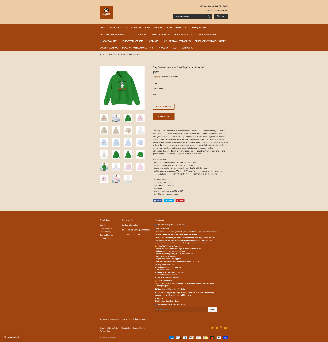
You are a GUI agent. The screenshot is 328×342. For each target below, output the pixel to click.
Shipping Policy (106, 228)
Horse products (182, 34)
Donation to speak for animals (137, 48)
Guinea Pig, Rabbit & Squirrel (114, 34)
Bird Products (139, 34)
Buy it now (163, 116)
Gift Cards (154, 41)
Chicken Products (161, 34)
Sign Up (212, 309)
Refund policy (105, 238)
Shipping (156, 77)
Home (102, 28)
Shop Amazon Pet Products (177, 41)
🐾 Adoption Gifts (108, 41)
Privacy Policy (105, 232)
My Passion (163, 48)
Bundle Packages (153, 28)
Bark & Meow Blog (109, 48)
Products (115, 28)
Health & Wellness (175, 28)
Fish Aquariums (198, 28)
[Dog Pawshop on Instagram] (221, 328)
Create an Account (222, 10)
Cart (223, 16)
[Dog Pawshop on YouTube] (225, 328)
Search (102, 225)
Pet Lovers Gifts (133, 28)
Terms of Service (106, 235)
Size (154, 94)
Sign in (209, 10)
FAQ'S (175, 48)
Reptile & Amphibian (206, 34)
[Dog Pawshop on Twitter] (212, 328)
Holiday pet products (132, 41)
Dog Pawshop (111, 338)
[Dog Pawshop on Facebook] (217, 328)
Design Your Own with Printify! (210, 41)
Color (155, 83)
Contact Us (187, 48)
